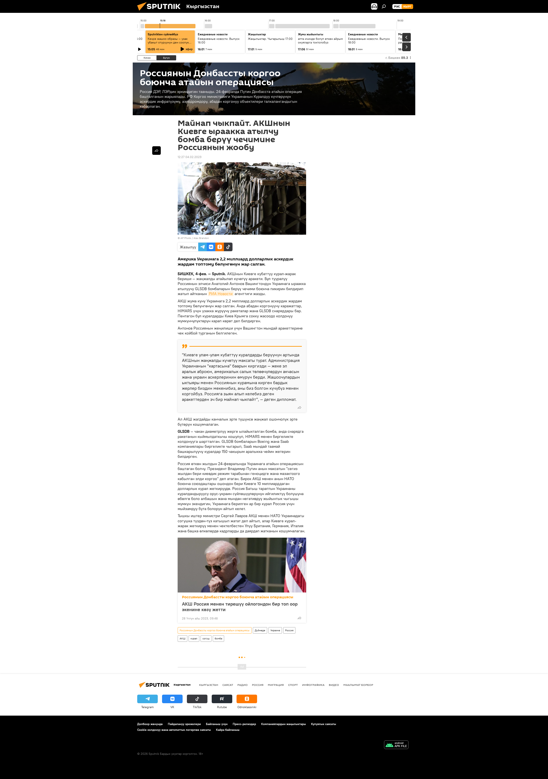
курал (194, 638)
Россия (289, 630)
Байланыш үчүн (217, 724)
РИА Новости (220, 293)
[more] (299, 407)
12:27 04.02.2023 (189, 157)
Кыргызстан (208, 685)
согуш (206, 638)
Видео (334, 685)
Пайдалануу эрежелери (184, 724)
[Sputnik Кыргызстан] (160, 12)
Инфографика (313, 685)
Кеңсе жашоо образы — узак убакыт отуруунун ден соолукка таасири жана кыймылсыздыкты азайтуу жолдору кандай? (170, 44)
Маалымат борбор (358, 685)
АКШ (182, 638)
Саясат (227, 685)
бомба (218, 638)
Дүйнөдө (260, 630)
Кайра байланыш (228, 730)
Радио (242, 685)
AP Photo (185, 238)
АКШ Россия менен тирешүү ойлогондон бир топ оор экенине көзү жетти (240, 606)
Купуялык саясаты (323, 724)
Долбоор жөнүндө (150, 724)
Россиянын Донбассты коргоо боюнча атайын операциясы (237, 597)
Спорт (293, 685)
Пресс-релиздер (244, 724)
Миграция (276, 685)
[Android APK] (396, 745)
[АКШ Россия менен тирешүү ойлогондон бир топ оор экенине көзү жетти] (242, 565)
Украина (275, 630)
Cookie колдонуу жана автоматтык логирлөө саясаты (174, 730)
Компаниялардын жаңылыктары (283, 724)
